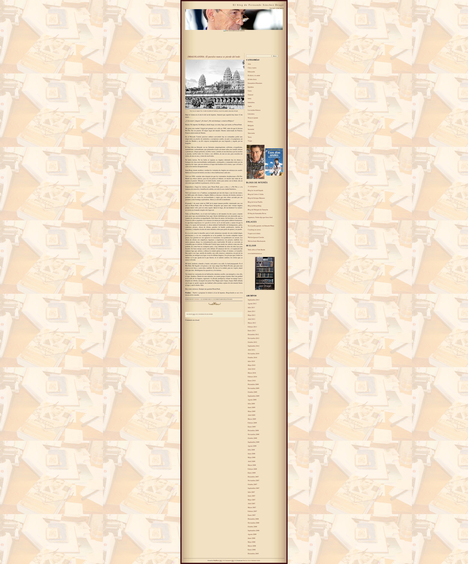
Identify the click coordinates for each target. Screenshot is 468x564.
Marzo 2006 (252, 546)
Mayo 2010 (251, 365)
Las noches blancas (254, 110)
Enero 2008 (252, 473)
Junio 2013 (251, 311)
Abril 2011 (251, 350)
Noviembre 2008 (253, 434)
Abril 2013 (251, 319)
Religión (251, 125)
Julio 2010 (251, 361)
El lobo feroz (252, 79)
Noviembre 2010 (253, 353)
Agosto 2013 (252, 303)
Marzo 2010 (252, 373)
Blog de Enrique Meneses (256, 198)
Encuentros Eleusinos (255, 83)
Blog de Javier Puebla (255, 202)
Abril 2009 (251, 415)
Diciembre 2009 (253, 384)
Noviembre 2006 (253, 523)
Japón (250, 106)
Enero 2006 (252, 550)
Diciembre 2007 (253, 477)
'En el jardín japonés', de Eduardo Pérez (261, 226)
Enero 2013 (252, 330)
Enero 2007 (252, 515)
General (197, 299)
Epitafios (251, 87)
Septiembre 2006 (253, 530)
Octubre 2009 (252, 392)
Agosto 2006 (252, 534)
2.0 (222, 560)
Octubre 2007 (252, 484)
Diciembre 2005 (253, 553)
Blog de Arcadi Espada (255, 190)
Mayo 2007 (251, 500)
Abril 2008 (251, 461)
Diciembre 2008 (253, 430)
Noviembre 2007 (253, 480)
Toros (250, 137)
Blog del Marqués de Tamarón (258, 209)
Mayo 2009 (251, 411)
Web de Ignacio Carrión (256, 237)
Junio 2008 (251, 453)
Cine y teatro (252, 68)
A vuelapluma (252, 186)
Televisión (251, 133)
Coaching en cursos (254, 230)
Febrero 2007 (252, 511)
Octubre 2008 (252, 438)
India (249, 98)
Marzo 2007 (252, 507)
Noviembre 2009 (253, 388)
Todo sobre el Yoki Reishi (256, 250)
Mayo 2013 (251, 315)
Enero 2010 (252, 380)
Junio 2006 (251, 538)
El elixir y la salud (254, 75)
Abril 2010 (251, 369)
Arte (249, 64)
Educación (251, 72)
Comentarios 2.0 (230, 560)
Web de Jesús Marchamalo (256, 241)
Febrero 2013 (252, 327)
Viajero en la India (254, 233)
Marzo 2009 (252, 419)
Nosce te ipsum (253, 118)
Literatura (251, 114)
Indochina (251, 102)
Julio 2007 (251, 492)
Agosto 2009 (252, 400)
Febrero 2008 (252, 469)
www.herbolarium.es (255, 253)
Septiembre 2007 (253, 488)
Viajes (250, 141)
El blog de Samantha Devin (257, 213)
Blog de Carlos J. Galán (255, 194)
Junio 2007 (251, 496)
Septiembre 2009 (253, 396)
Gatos (250, 91)
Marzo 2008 (252, 465)
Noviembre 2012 (253, 338)
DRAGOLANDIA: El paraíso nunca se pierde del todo (214, 56)
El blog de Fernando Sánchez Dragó (258, 4)
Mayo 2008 (251, 457)
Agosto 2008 (252, 446)
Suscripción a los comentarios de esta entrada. (199, 314)
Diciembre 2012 (253, 334)
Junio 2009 (251, 407)
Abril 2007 (251, 503)
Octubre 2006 (252, 526)
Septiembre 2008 (253, 442)
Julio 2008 (251, 450)
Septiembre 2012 (253, 346)
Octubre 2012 (252, 342)
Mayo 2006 (251, 542)
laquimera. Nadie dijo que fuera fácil (260, 217)
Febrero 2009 (252, 423)
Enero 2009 (252, 427)
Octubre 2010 (252, 357)
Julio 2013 (251, 307)
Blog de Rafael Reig (254, 206)
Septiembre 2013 (253, 300)
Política (250, 121)
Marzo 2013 (252, 323)
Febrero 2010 (252, 377)
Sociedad (251, 129)
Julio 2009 (251, 403)
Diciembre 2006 (253, 519)
